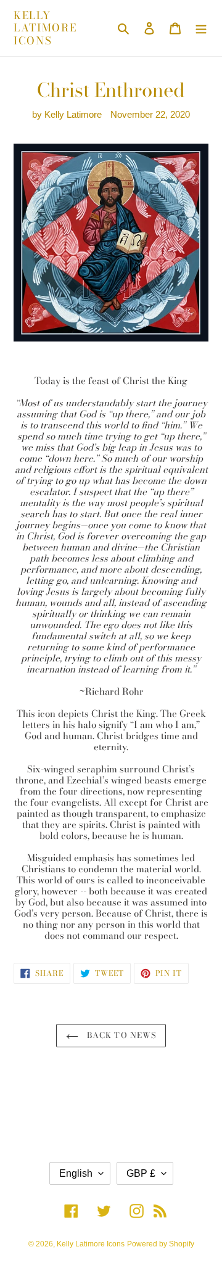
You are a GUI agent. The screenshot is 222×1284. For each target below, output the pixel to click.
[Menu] (201, 28)
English (75, 1173)
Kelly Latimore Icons (45, 28)
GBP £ (140, 1173)
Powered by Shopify (160, 1244)
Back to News (120, 1035)
